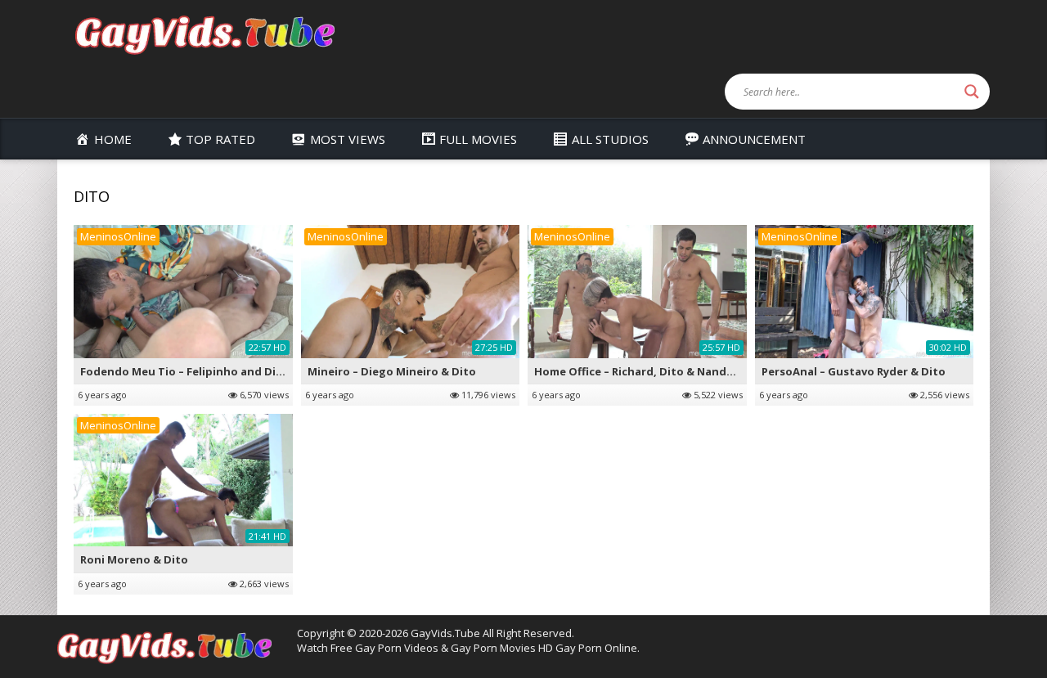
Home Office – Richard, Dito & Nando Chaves (654, 371)
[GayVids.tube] (204, 34)
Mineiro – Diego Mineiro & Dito (392, 371)
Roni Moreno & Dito (134, 559)
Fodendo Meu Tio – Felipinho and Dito (184, 371)
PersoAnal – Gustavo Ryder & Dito (854, 371)
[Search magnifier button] (971, 91)
